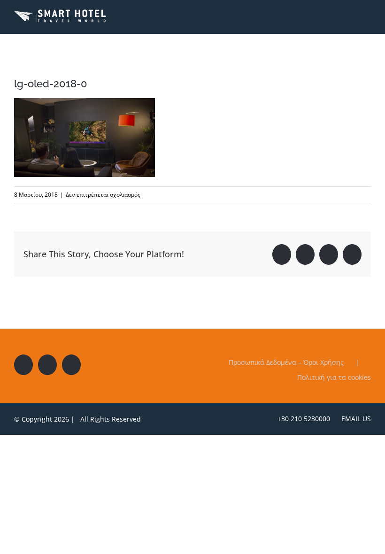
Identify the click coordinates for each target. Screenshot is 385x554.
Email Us (354, 418)
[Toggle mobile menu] (367, 16)
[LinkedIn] (71, 364)
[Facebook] (23, 364)
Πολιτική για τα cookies (334, 377)
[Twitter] (47, 364)
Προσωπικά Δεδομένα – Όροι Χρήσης (286, 362)
